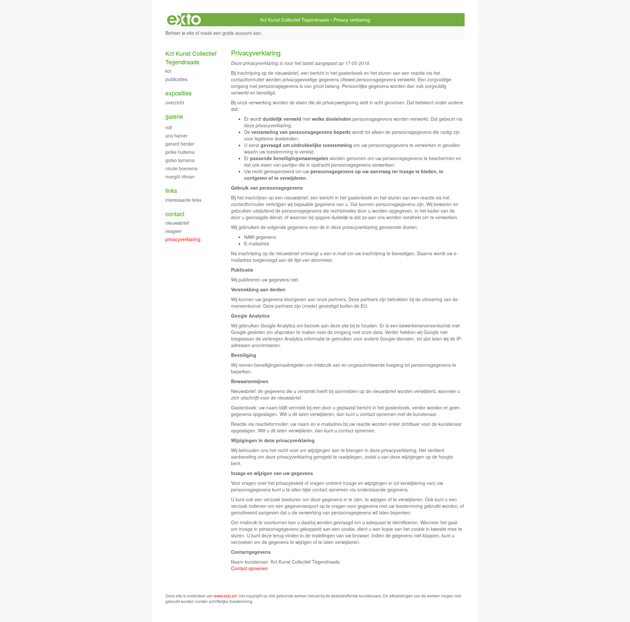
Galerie (174, 116)
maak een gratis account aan (230, 33)
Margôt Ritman (180, 176)
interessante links (183, 200)
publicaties (176, 79)
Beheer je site (179, 33)
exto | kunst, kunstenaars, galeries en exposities (183, 19)
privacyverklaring (182, 239)
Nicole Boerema (181, 168)
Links (171, 190)
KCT (168, 71)
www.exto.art (225, 595)
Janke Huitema (180, 152)
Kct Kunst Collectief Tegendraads (294, 19)
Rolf (168, 127)
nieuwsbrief (177, 222)
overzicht (174, 102)
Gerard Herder (179, 143)
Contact (174, 214)
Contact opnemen (249, 568)
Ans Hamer (176, 135)
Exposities (178, 93)
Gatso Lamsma (180, 160)
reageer (173, 231)
